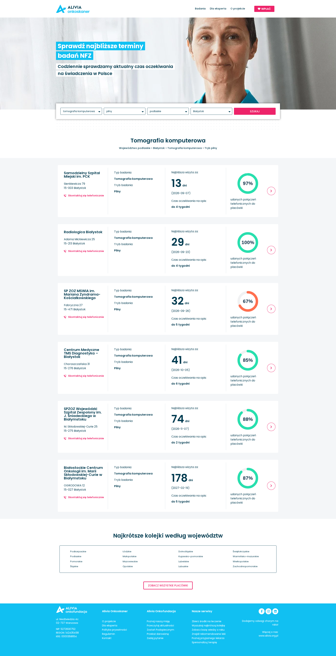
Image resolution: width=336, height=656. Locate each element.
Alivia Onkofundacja (161, 611)
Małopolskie (129, 556)
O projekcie (237, 8)
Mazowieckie (130, 561)
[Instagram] (268, 611)
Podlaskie (75, 556)
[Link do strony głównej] (83, 9)
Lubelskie (183, 561)
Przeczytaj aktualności (160, 625)
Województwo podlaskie (134, 148)
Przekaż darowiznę (158, 634)
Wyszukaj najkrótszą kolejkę (208, 625)
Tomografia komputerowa (184, 148)
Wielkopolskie (241, 561)
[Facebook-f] (262, 611)
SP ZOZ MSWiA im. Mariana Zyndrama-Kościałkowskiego (82, 294)
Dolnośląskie (185, 551)
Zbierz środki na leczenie (206, 621)
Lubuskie (183, 566)
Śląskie (74, 566)
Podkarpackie (78, 551)
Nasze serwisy (202, 611)
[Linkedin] (275, 611)
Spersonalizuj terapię (204, 642)
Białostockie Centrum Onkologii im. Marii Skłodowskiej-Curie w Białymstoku (83, 473)
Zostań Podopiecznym (160, 629)
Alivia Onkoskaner (115, 611)
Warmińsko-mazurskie (246, 556)
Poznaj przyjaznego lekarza (208, 638)
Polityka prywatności (114, 629)
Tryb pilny (211, 148)
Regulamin (108, 634)
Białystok (159, 148)
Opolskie (128, 566)
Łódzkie (127, 551)
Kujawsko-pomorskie (190, 556)
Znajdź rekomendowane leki (209, 634)
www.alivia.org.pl (268, 635)
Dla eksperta (218, 8)
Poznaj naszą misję (158, 621)
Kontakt (106, 638)
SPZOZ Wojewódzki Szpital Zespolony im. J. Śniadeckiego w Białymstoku (83, 414)
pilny (117, 191)
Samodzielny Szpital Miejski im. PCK (82, 174)
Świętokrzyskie (241, 551)
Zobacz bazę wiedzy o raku (208, 629)
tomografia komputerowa (133, 179)
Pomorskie (76, 561)
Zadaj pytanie (155, 638)
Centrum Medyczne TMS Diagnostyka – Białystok (81, 353)
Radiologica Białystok (83, 232)
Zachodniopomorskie (245, 566)
